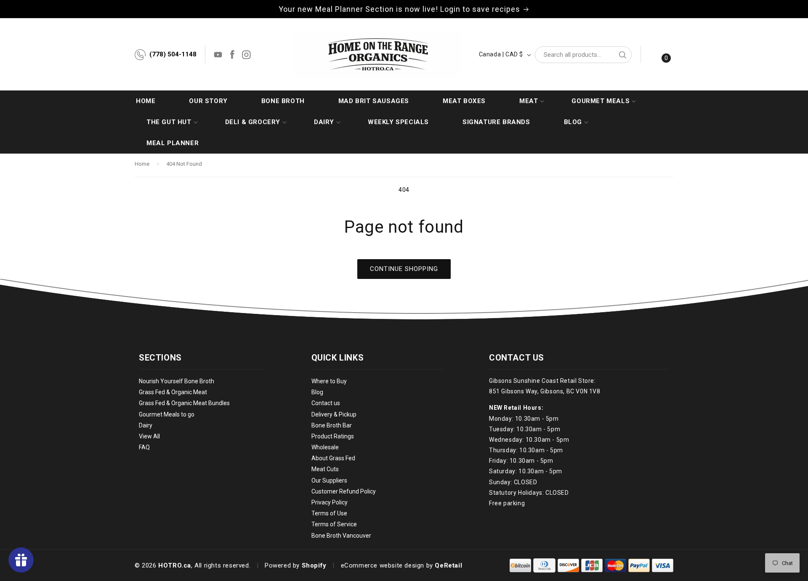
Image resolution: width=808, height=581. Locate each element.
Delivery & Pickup (333, 414)
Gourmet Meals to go (166, 414)
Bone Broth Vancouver (341, 535)
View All (149, 436)
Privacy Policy (329, 502)
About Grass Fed (333, 458)
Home (142, 164)
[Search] (622, 54)
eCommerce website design (382, 565)
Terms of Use (329, 513)
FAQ (144, 447)
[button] (528, 100)
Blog (317, 392)
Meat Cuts (325, 469)
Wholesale (325, 447)
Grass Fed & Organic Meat (173, 392)
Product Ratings (332, 436)
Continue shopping (404, 269)
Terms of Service (334, 524)
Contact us (325, 403)
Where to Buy (329, 381)
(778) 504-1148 (173, 54)
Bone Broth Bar (331, 425)
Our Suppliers (329, 480)
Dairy (145, 425)
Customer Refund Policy (343, 491)
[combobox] (583, 54)
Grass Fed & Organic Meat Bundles (184, 403)
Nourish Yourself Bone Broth (176, 381)
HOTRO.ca (174, 565)
